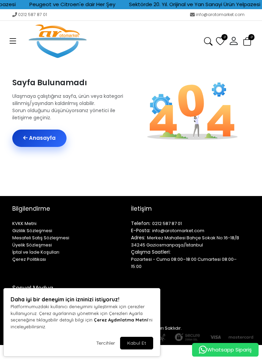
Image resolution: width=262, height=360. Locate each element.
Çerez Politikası (29, 259)
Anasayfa (42, 137)
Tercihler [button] (105, 343)
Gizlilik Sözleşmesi (32, 230)
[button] (13, 41)
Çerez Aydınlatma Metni (121, 319)
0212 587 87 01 (32, 14)
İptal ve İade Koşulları (35, 252)
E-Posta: (140, 230)
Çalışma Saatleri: (151, 252)
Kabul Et (136, 343)
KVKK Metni (24, 223)
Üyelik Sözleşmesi (32, 245)
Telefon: (140, 223)
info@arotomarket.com (220, 14)
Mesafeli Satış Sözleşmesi (40, 238)
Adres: (138, 237)
